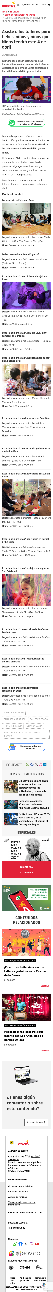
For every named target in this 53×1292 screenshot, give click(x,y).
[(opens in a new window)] (40, 765)
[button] (28, 765)
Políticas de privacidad (25, 1279)
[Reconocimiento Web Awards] (39, 1267)
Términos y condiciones (40, 1279)
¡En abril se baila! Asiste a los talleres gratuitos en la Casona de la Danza (25, 971)
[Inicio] (8, 4)
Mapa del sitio (12, 1280)
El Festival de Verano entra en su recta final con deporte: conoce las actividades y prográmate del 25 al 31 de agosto (33, 787)
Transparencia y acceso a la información (21, 1203)
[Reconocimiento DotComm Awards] (24, 1267)
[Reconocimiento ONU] (11, 1267)
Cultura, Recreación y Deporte (20, 15)
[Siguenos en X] (26, 1244)
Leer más (45, 986)
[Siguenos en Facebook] (15, 1244)
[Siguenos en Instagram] (31, 1244)
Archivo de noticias (17, 1196)
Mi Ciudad (15, 11)
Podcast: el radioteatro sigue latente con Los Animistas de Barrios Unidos (23, 1035)
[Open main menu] (18, 5)
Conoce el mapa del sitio (20, 1186)
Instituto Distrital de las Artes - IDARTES (22, 734)
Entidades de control (18, 1191)
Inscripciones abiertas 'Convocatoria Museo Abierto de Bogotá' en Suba (34, 804)
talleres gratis (39, 719)
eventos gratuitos (14, 712)
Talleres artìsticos (15, 719)
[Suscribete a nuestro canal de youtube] (37, 1244)
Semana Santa (34, 725)
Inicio (4, 11)
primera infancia (13, 725)
